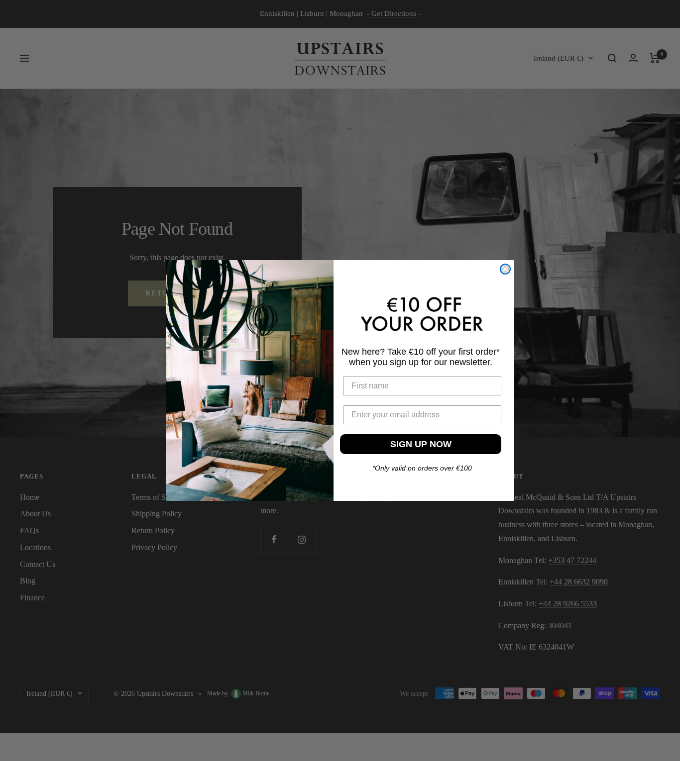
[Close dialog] (505, 269)
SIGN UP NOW (421, 444)
